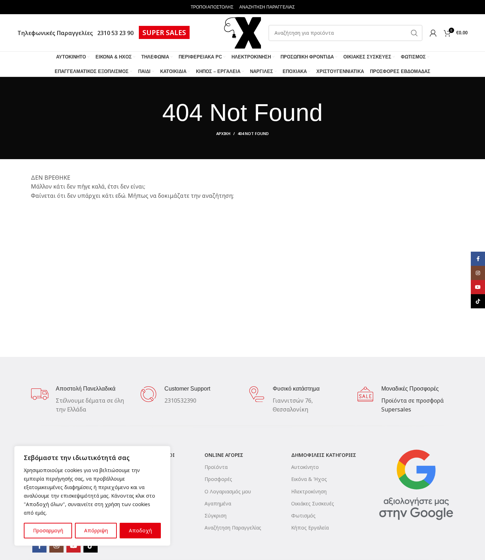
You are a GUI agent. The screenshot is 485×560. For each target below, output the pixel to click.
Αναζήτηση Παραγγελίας (233, 527)
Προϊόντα (216, 467)
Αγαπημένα (218, 503)
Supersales (396, 409)
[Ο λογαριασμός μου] (433, 33)
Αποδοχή (140, 530)
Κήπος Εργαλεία (310, 527)
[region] (92, 496)
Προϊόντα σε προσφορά (412, 400)
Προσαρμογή (48, 530)
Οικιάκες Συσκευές (312, 503)
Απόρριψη (96, 530)
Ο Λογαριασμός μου (228, 491)
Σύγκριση (216, 515)
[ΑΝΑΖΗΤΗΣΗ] (414, 33)
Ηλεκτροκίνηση (309, 491)
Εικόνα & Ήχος (309, 479)
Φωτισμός (303, 515)
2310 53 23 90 (113, 33)
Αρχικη (223, 133)
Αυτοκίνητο (305, 467)
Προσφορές (218, 479)
